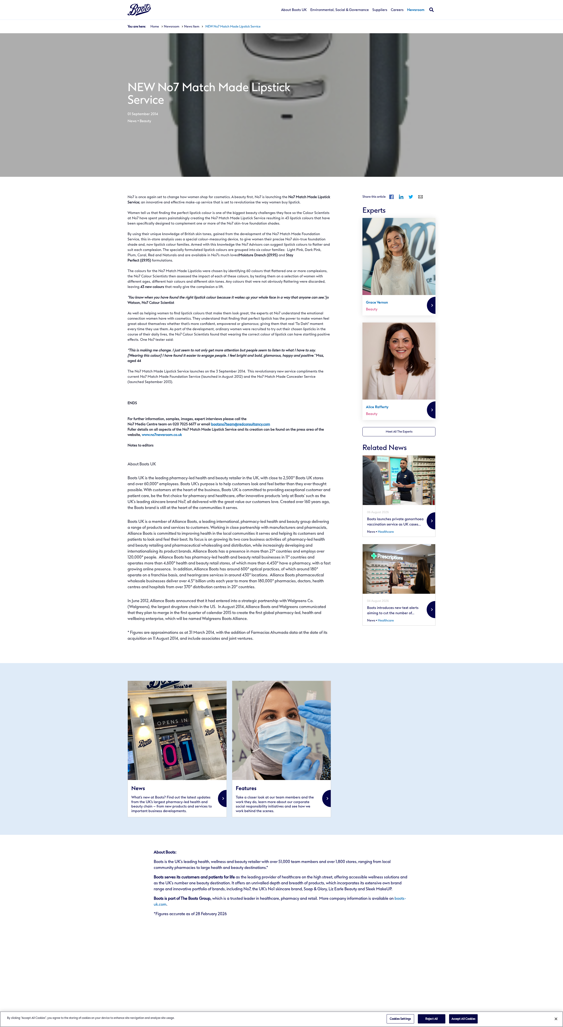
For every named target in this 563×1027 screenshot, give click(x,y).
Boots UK (139, 10)
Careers (397, 10)
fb (391, 197)
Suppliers (379, 10)
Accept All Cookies (463, 1018)
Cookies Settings (400, 1018)
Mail (420, 197)
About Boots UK (294, 10)
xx (177, 749)
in (401, 197)
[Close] (556, 1019)
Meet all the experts (399, 431)
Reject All (431, 1018)
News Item (191, 26)
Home (154, 26)
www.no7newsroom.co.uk (162, 435)
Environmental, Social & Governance (339, 10)
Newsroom (415, 10)
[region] (281, 1019)
